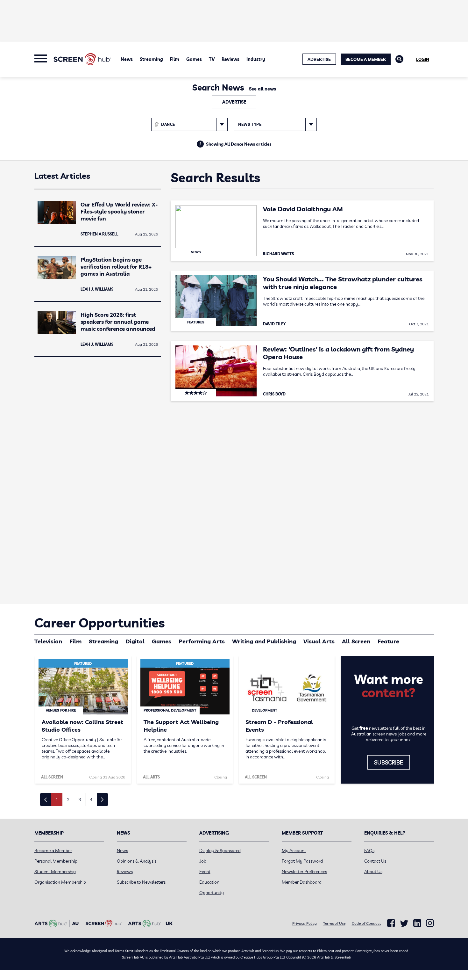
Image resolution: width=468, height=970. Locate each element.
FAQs (369, 850)
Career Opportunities (99, 623)
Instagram (430, 923)
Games (194, 59)
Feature (388, 641)
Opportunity (211, 892)
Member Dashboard (302, 882)
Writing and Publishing (264, 641)
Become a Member (365, 59)
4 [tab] (91, 799)
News (127, 59)
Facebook (391, 923)
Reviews (230, 59)
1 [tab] (56, 799)
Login (422, 59)
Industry (255, 59)
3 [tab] (79, 799)
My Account (294, 850)
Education (209, 882)
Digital (135, 641)
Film (174, 59)
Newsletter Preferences (304, 871)
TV (212, 59)
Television (48, 641)
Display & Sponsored (220, 850)
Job (202, 861)
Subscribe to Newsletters (141, 882)
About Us (373, 871)
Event (204, 871)
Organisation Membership (60, 882)
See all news (262, 89)
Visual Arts (319, 641)
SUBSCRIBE (388, 762)
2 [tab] (68, 799)
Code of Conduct (366, 923)
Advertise (234, 102)
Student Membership (55, 871)
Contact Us (375, 861)
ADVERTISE (319, 59)
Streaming (151, 59)
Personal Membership (55, 861)
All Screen (356, 641)
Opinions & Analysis (136, 861)
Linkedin (417, 923)
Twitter (404, 923)
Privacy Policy (304, 923)
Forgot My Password (302, 861)
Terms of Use (334, 923)
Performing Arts (202, 641)
